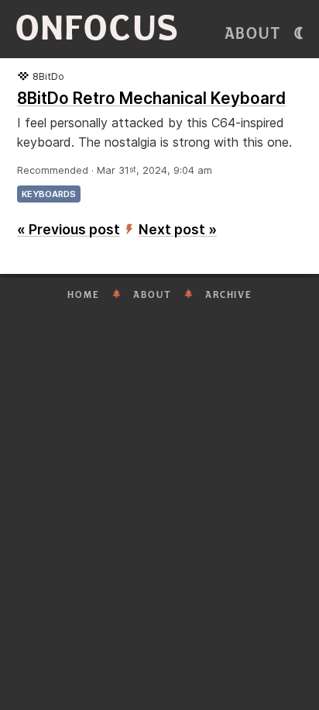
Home (83, 294)
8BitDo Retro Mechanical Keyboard (151, 98)
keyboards (49, 194)
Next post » (178, 229)
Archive (228, 294)
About (253, 34)
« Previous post (68, 229)
